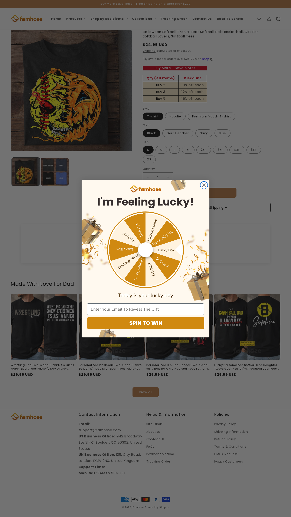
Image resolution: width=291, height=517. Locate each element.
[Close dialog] (204, 185)
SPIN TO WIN (145, 323)
